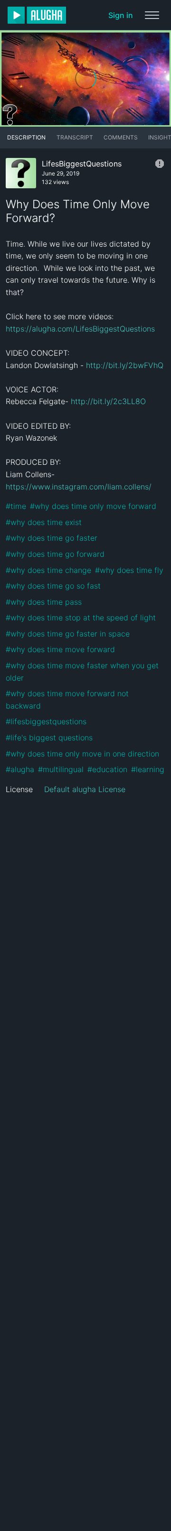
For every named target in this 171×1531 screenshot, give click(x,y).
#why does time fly (129, 570)
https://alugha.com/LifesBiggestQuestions (80, 328)
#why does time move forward (60, 649)
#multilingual (61, 769)
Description (26, 137)
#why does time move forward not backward (68, 699)
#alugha (20, 769)
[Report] (159, 163)
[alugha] (37, 15)
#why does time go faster (51, 538)
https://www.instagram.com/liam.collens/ (79, 486)
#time (16, 506)
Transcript (75, 137)
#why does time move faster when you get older (83, 671)
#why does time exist (44, 522)
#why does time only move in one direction (82, 753)
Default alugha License (84, 789)
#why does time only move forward (93, 506)
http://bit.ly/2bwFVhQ (124, 365)
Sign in (120, 15)
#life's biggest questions (49, 737)
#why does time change (48, 570)
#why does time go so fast (53, 585)
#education (107, 769)
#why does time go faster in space (68, 633)
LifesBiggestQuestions (82, 163)
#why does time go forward (55, 554)
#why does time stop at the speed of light (81, 617)
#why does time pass (44, 602)
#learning (147, 769)
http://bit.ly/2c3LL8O (108, 401)
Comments (121, 137)
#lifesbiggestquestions (46, 721)
